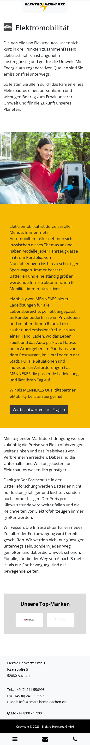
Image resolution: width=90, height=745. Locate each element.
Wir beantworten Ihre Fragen (39, 409)
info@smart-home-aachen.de (42, 701)
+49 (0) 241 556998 (30, 689)
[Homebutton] (45, 7)
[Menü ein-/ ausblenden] (15, 739)
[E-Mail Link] (45, 739)
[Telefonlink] (75, 739)
